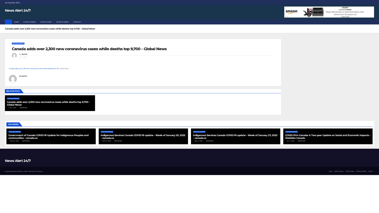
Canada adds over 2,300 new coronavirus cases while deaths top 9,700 (34, 68)
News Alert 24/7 (18, 10)
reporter (24, 54)
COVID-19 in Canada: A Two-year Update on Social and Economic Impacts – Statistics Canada (328, 136)
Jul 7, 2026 (290, 141)
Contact (77, 22)
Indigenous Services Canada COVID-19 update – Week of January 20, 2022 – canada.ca (143, 136)
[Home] (8, 22)
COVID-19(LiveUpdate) (18, 43)
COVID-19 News (29, 22)
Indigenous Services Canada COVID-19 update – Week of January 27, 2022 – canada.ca (235, 136)
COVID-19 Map (46, 22)
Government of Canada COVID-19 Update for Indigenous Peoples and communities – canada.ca (48, 136)
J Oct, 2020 (12, 107)
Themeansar (38, 171)
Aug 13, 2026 (106, 141)
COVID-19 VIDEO (62, 22)
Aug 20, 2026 (14, 141)
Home (16, 22)
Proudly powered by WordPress (14, 171)
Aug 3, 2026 (199, 141)
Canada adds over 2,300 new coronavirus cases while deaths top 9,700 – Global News (89, 49)
